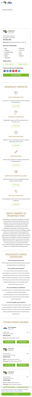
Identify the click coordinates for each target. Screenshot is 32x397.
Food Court (7, 57)
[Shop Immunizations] (16, 152)
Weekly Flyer (23, 64)
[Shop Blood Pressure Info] (16, 93)
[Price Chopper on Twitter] (19, 71)
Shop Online (9, 64)
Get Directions (16, 75)
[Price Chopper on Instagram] (7, 71)
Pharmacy (21, 48)
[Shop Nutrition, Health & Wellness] (16, 171)
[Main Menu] (2, 2)
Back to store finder (8, 9)
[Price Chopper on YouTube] (16, 71)
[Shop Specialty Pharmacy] (16, 191)
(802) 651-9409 (6, 335)
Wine (20, 54)
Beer (6, 48)
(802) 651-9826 (7, 39)
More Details (22, 342)
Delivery (7, 54)
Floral (6, 55)
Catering (7, 50)
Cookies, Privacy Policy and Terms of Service (12, 391)
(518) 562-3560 (6, 380)
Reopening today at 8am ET (15, 361)
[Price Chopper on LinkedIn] (10, 71)
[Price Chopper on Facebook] (4, 71)
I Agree (16, 394)
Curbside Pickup (9, 52)
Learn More (16, 106)
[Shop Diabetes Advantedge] (16, 113)
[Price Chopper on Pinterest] (13, 71)
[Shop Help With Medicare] (16, 132)
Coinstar (21, 55)
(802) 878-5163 (6, 357)
